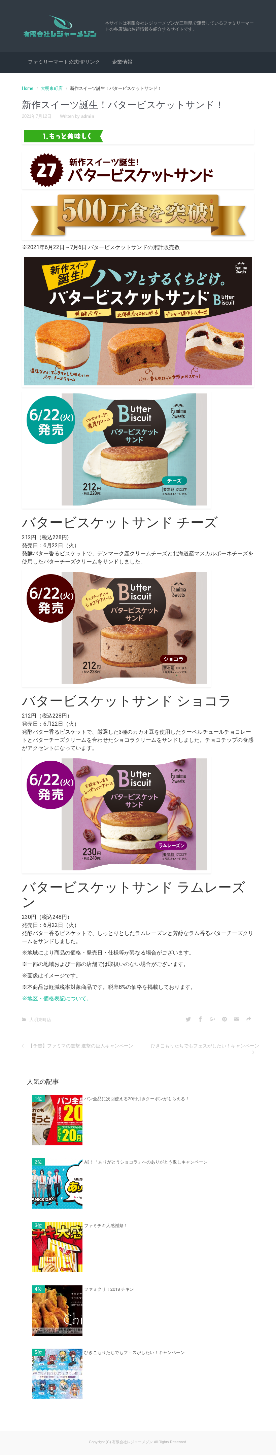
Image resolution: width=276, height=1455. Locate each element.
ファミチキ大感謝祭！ (106, 1225)
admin (87, 116)
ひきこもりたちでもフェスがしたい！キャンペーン (205, 1045)
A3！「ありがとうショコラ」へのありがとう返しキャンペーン (146, 1162)
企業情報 (122, 62)
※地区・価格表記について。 (57, 998)
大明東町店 (52, 88)
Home (27, 88)
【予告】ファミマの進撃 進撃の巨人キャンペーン (80, 1045)
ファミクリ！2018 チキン (109, 1289)
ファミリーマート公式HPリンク (64, 62)
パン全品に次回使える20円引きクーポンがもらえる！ (136, 1098)
